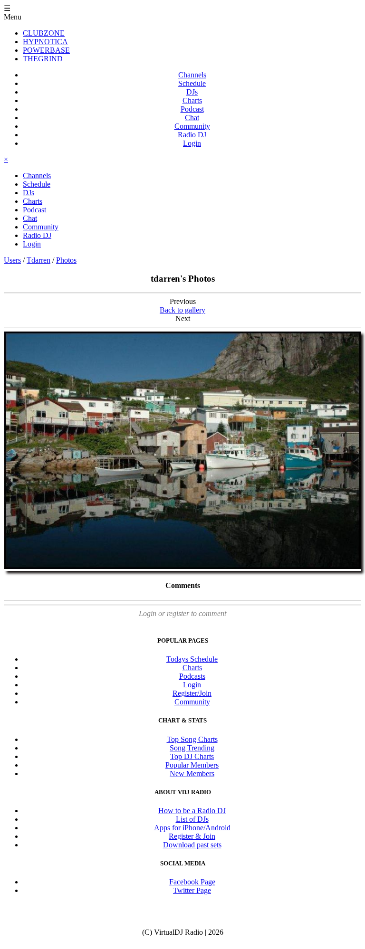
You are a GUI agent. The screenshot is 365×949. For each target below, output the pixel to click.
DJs (192, 92)
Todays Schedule (192, 659)
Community (192, 126)
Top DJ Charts (192, 756)
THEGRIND (43, 59)
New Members (192, 773)
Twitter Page (192, 890)
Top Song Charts (192, 739)
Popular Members (192, 765)
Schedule (192, 83)
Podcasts (192, 676)
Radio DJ (192, 135)
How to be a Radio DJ (192, 811)
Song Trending (192, 748)
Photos (66, 260)
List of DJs (192, 819)
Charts (192, 100)
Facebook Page (192, 882)
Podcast (192, 109)
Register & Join (192, 836)
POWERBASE (46, 50)
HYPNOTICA (45, 42)
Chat (192, 118)
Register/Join (192, 693)
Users (12, 260)
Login (192, 143)
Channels (192, 75)
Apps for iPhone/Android (192, 828)
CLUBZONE (44, 33)
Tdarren (38, 260)
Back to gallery (182, 310)
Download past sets (192, 845)
